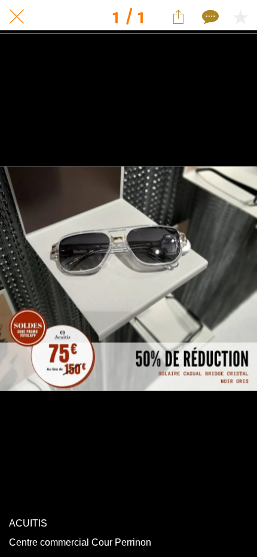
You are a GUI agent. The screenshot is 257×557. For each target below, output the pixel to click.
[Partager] (178, 16)
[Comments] (209, 16)
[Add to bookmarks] (240, 16)
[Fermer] (17, 17)
